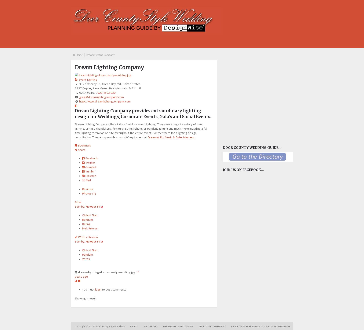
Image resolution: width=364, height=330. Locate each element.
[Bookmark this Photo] (79, 281)
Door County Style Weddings (110, 326)
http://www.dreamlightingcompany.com (105, 101)
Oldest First (90, 215)
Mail (88, 180)
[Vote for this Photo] (76, 281)
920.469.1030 (106, 93)
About (134, 326)
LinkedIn (90, 176)
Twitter (90, 163)
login (98, 289)
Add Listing (151, 326)
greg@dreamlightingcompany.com (101, 97)
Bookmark (84, 145)
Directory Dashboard (212, 326)
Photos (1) (89, 193)
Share (81, 150)
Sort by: (89, 206)
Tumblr (90, 171)
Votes (86, 259)
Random (87, 219)
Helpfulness (90, 228)
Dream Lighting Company (178, 326)
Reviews (87, 189)
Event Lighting (87, 79)
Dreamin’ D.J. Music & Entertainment (171, 137)
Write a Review (87, 237)
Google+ (90, 167)
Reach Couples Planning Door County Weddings (260, 326)
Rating (86, 224)
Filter (78, 202)
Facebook (91, 158)
